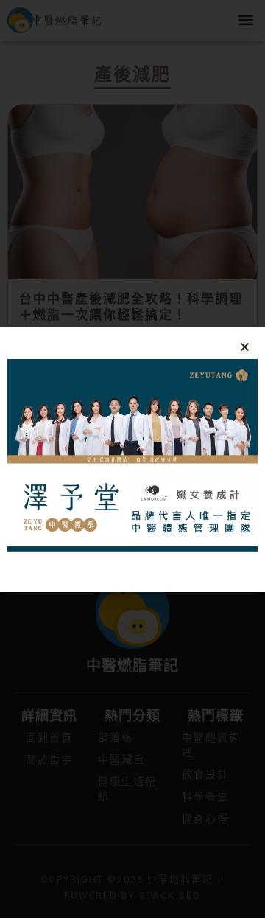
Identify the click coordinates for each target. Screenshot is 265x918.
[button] (244, 346)
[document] (132, 459)
